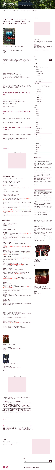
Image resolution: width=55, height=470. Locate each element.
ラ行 (36, 124)
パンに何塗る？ (38, 71)
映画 (7, 10)
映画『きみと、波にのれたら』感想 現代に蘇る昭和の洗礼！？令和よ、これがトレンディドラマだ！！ (43, 183)
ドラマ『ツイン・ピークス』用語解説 (40, 214)
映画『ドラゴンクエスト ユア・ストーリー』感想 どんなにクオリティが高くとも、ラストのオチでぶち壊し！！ (43, 164)
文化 (36, 147)
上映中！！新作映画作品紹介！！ (40, 190)
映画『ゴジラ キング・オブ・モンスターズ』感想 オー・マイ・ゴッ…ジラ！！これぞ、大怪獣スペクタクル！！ (43, 200)
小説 (36, 143)
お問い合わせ (34, 10)
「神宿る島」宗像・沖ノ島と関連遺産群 (42, 67)
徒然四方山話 (38, 81)
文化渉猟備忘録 (10, 4)
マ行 (36, 120)
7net (35, 294)
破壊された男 (18, 74)
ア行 (36, 109)
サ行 (36, 113)
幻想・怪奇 (37, 145)
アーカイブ (39, 103)
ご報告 (37, 69)
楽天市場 (35, 265)
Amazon (4, 51)
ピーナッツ (39, 75)
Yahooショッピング (37, 293)
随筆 (36, 151)
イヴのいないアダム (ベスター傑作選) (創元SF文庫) (13, 46)
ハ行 (36, 118)
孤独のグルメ (38, 95)
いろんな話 (23, 10)
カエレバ (39, 261)
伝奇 (36, 141)
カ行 (36, 111)
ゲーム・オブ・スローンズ (40, 85)
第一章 (38, 89)
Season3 (38, 101)
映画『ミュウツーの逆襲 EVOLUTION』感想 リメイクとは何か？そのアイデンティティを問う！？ (42, 175)
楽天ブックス (5, 52)
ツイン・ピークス (39, 93)
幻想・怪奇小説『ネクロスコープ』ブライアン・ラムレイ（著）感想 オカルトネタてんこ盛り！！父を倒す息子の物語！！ (43, 207)
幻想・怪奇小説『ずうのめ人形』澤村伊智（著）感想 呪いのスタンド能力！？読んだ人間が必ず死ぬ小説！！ (43, 229)
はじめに (28, 10)
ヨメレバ (9, 347)
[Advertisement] (17, 160)
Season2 (38, 99)
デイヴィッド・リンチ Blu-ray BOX (40, 286)
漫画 (14, 10)
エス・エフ (37, 136)
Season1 (38, 97)
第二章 (38, 91)
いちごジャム (39, 73)
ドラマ (18, 10)
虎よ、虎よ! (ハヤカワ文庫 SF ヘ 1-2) (10, 363)
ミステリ (37, 139)
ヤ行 (36, 122)
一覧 (4, 10)
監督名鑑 (37, 132)
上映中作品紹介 (38, 128)
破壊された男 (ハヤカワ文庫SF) (9, 344)
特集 (36, 130)
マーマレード (39, 77)
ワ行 (36, 126)
